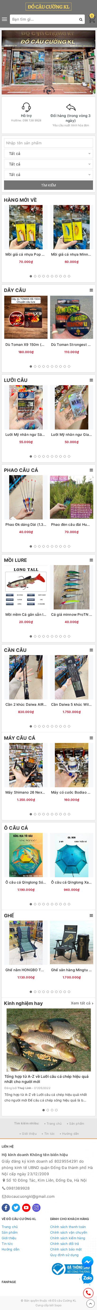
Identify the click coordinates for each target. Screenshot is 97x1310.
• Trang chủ (53, 1123)
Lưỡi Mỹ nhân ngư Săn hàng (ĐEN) (35, 434)
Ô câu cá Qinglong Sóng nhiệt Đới (34, 882)
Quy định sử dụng (64, 1255)
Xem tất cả (81, 1003)
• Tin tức (48, 1133)
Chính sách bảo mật (66, 1249)
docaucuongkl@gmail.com (30, 1196)
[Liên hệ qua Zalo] (87, 1278)
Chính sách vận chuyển (68, 1232)
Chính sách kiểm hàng (67, 1238)
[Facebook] (6, 1208)
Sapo (57, 1305)
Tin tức (7, 1244)
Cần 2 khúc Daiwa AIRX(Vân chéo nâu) (39, 704)
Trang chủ (10, 1227)
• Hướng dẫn (69, 1133)
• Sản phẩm (75, 1123)
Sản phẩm (10, 1232)
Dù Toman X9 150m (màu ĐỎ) (31, 344)
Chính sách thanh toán (68, 1227)
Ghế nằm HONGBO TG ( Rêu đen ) (34, 970)
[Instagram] (36, 1208)
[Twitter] (16, 1208)
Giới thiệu (9, 1238)
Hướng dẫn (10, 1249)
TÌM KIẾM (48, 185)
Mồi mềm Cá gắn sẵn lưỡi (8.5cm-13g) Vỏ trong (46, 614)
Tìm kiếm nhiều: (26, 1123)
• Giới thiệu (28, 1133)
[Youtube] (26, 1208)
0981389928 (18, 1188)
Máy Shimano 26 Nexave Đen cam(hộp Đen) (43, 792)
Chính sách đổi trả (64, 1244)
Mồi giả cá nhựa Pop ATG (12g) (32, 254)
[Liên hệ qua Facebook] (87, 1262)
